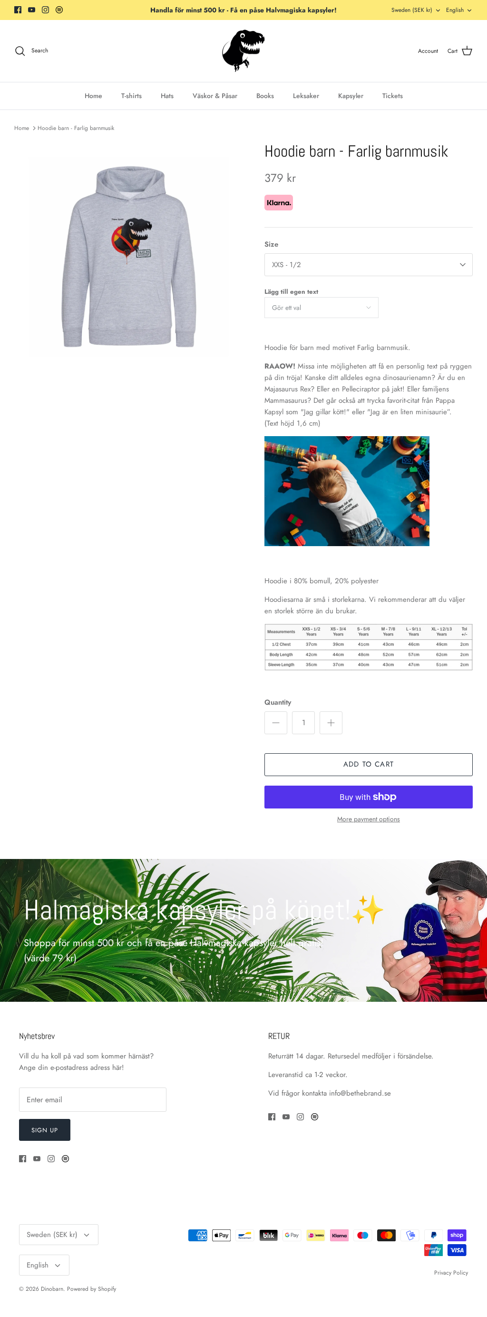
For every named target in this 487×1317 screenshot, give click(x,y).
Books (265, 95)
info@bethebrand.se (360, 1093)
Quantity (277, 703)
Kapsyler (350, 95)
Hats (167, 95)
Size (271, 244)
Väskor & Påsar (215, 95)
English (455, 10)
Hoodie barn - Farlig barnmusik (76, 128)
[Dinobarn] (243, 51)
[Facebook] (17, 9)
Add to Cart (368, 764)
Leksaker (306, 95)
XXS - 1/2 (286, 264)
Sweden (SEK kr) (411, 10)
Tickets (392, 95)
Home (93, 95)
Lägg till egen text (291, 291)
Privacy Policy (451, 1272)
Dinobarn (52, 1289)
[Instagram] (45, 9)
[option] (129, 256)
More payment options (368, 819)
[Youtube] (31, 9)
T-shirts (131, 95)
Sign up (44, 1130)
